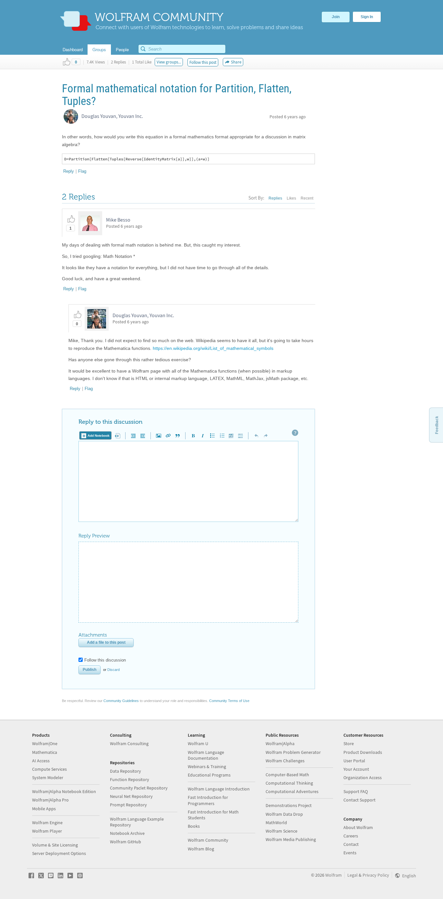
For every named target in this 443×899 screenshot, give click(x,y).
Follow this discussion (105, 660)
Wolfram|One (44, 743)
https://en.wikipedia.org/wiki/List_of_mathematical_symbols (213, 348)
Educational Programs (209, 775)
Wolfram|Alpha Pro (50, 800)
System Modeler (47, 777)
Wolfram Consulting (129, 743)
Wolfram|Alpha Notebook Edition (64, 791)
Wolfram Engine (47, 822)
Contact (351, 844)
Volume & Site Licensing (55, 845)
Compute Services (49, 769)
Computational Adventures (292, 791)
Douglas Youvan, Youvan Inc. (112, 116)
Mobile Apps (44, 809)
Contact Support (359, 800)
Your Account (356, 769)
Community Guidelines (121, 701)
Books (194, 826)
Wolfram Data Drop (284, 814)
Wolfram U (198, 743)
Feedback (437, 425)
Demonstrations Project (289, 805)
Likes (291, 198)
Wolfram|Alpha (280, 743)
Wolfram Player (47, 831)
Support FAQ (355, 791)
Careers (350, 836)
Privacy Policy (376, 875)
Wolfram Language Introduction (219, 789)
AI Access (41, 761)
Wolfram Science (281, 831)
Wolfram (333, 875)
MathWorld (276, 822)
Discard (113, 670)
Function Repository (129, 779)
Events (349, 853)
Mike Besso (118, 219)
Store (348, 743)
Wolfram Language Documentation (206, 755)
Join (336, 17)
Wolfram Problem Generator (293, 752)
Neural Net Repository (131, 796)
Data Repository (125, 771)
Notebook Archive (127, 833)
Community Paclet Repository (139, 788)
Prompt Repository (128, 805)
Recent (307, 198)
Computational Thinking (289, 783)
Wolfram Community (208, 840)
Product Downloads (362, 752)
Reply (68, 171)
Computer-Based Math (287, 775)
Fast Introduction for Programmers (208, 800)
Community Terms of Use (229, 701)
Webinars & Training (207, 766)
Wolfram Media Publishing (291, 839)
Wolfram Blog (201, 849)
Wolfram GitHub (125, 842)
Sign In (367, 17)
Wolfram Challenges (285, 761)
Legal (352, 875)
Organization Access (362, 777)
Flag (82, 171)
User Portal (354, 761)
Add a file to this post (106, 642)
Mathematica (44, 752)
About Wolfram (358, 827)
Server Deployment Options (59, 853)
